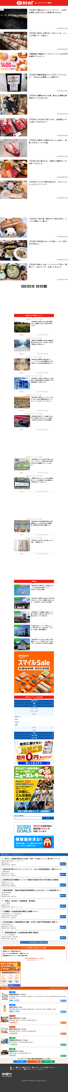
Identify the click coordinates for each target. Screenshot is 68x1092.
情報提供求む (27, 1067)
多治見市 (17, 722)
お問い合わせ (51, 1067)
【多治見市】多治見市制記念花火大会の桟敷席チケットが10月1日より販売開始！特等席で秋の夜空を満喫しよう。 (42, 523)
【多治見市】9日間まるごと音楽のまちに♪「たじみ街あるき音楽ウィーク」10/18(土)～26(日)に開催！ (42, 587)
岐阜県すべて (18, 716)
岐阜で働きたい (6, 854)
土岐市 (16, 725)
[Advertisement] (34, 208)
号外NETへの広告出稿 (39, 1067)
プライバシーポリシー (17, 1069)
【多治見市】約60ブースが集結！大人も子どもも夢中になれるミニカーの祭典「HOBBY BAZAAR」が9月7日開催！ (42, 418)
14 (41, 286)
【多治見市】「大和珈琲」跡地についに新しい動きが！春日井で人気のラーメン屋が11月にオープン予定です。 (42, 614)
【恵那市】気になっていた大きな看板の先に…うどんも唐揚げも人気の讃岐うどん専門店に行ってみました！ (42, 480)
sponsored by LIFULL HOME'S (58, 988)
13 (37, 286)
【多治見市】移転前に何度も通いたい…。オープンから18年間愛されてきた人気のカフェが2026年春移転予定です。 (42, 361)
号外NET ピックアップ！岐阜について (36, 1069)
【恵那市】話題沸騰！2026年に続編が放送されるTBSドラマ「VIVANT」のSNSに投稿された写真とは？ (42, 342)
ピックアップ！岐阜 (42, 3)
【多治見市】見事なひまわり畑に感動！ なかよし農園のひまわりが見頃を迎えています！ (42, 323)
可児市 (16, 719)
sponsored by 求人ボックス (18, 854)
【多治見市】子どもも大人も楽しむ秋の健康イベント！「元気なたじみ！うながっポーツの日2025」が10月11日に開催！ (42, 641)
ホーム (13, 1067)
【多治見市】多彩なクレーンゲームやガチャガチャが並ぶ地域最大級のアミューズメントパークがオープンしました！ (42, 399)
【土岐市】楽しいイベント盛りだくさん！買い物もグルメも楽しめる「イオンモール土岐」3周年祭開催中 (42, 627)
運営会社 (19, 1067)
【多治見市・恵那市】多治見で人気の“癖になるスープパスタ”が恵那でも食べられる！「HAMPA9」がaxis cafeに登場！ (42, 600)
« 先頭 (29, 286)
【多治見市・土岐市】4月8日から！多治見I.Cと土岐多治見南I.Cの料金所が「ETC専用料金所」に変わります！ (42, 380)
